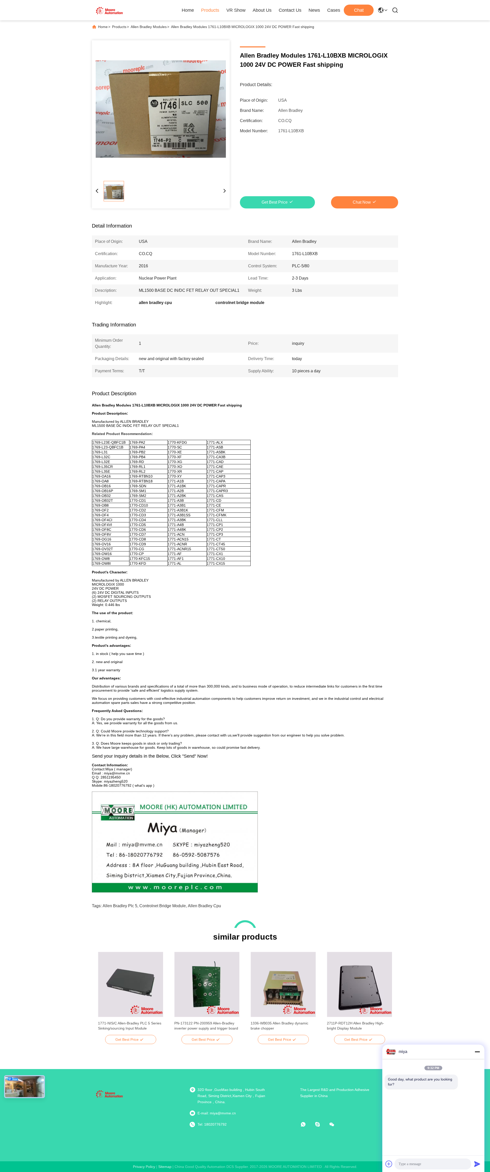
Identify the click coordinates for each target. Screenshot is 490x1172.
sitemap (165, 1167)
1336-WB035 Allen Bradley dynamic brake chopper (279, 1025)
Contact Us (290, 10)
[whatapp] (306, 1124)
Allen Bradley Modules (149, 27)
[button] (104, 993)
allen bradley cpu (204, 906)
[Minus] (477, 1052)
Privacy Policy (144, 1167)
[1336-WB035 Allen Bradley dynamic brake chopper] (283, 984)
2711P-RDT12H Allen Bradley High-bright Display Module (355, 1025)
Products (210, 10)
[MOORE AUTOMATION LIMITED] (110, 10)
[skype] (321, 1124)
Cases (333, 10)
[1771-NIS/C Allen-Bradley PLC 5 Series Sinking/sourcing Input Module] (130, 984)
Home (188, 10)
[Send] (477, 1163)
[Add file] (389, 1163)
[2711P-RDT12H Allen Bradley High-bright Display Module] (359, 984)
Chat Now (362, 202)
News (314, 10)
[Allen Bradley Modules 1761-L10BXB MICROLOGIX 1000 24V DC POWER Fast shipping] (161, 109)
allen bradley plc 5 (120, 906)
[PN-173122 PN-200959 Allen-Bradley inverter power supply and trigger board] (206, 984)
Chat (359, 10)
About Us (262, 10)
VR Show (236, 10)
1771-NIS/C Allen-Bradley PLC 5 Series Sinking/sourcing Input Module (129, 1025)
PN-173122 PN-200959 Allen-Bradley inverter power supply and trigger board (206, 1025)
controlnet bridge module (162, 906)
